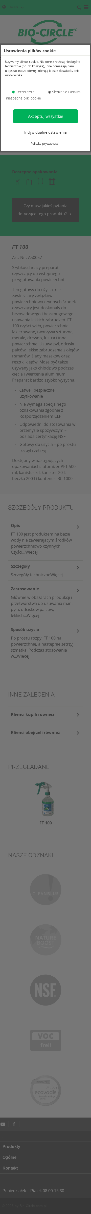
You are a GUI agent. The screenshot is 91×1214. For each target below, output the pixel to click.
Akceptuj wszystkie (45, 116)
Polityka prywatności (45, 143)
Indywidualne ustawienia (45, 132)
